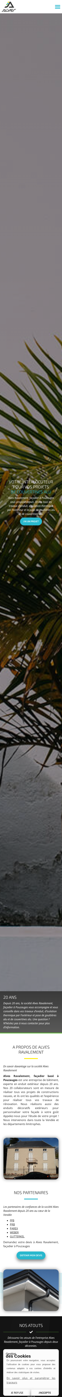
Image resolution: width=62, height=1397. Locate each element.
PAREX (14, 1228)
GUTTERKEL (17, 1236)
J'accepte (45, 1392)
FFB (12, 1220)
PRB (12, 1224)
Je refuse (17, 1392)
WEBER (14, 1232)
